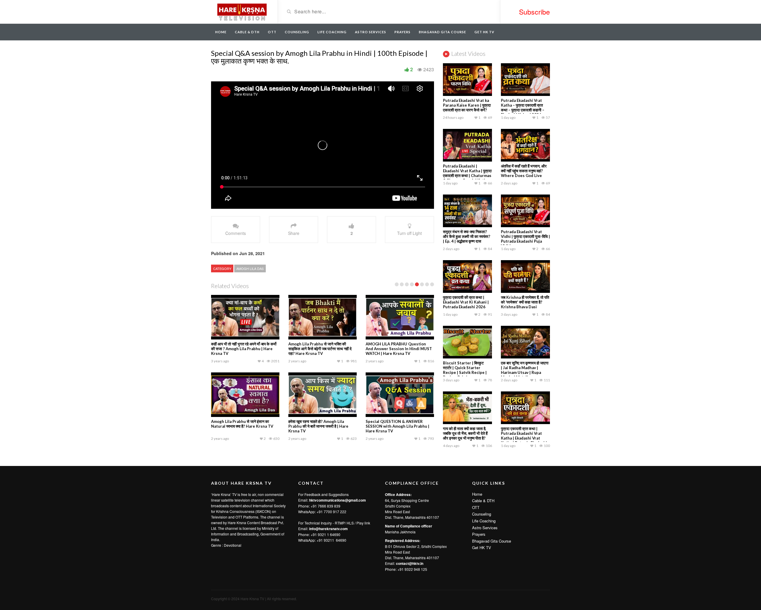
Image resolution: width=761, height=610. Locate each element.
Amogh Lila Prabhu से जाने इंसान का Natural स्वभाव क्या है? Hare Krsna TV (242, 424)
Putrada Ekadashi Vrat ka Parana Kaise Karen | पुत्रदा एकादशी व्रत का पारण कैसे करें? (467, 105)
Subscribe (534, 12)
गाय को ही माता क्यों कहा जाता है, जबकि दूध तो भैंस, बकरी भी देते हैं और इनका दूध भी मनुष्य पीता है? (465, 433)
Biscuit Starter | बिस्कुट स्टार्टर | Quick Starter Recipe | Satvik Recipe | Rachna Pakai (465, 370)
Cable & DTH (247, 32)
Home (221, 32)
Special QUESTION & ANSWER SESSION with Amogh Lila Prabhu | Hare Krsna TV (397, 426)
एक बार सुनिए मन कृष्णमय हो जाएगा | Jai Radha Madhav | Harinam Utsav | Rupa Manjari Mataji (524, 370)
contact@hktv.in (409, 563)
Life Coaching (332, 32)
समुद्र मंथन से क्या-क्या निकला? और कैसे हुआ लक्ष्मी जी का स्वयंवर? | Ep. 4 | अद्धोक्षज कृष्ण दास (466, 236)
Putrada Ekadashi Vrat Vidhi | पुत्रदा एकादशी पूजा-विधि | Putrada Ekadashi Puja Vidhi (525, 238)
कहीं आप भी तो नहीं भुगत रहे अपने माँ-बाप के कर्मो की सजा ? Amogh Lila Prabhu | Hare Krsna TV (243, 349)
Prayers (402, 32)
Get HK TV (484, 32)
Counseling (297, 32)
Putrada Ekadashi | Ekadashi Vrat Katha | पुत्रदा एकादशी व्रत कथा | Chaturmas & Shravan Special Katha (467, 173)
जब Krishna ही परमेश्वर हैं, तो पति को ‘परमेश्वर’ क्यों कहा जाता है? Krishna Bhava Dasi (525, 302)
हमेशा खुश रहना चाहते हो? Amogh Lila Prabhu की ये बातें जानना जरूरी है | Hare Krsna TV (318, 426)
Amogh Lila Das (250, 268)
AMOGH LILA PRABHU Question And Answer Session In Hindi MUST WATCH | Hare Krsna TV (399, 349)
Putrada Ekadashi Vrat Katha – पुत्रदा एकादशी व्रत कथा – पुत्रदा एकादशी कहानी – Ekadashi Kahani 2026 (522, 107)
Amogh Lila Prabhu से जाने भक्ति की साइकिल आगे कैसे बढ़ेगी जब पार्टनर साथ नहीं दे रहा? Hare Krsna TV (320, 349)
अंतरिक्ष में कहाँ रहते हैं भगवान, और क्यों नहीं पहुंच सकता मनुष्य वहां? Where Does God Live (524, 171)
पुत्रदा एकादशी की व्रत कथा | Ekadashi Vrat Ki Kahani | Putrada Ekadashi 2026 (466, 302)
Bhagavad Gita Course (442, 32)
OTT (272, 32)
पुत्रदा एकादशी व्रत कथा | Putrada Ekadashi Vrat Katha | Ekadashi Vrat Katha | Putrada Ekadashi (524, 435)
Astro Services (370, 32)
